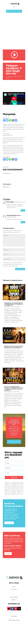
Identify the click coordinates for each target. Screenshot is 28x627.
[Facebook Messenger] (16, 120)
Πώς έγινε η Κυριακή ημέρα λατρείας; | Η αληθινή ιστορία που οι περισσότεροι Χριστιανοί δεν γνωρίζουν (13, 388)
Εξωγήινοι (6, 187)
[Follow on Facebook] (12, 608)
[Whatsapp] (10, 120)
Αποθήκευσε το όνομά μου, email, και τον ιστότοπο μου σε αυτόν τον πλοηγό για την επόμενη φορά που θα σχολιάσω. (13, 264)
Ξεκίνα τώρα (9, 523)
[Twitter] (7, 120)
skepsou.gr (10, 76)
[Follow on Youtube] (9, 608)
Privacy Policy (14, 616)
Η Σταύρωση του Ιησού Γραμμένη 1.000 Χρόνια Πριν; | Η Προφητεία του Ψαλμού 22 (13, 304)
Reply (23, 210)
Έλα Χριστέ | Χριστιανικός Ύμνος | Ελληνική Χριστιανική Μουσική (13, 346)
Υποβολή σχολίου (20, 269)
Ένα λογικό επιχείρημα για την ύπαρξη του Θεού (14, 422)
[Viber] (13, 120)
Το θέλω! (8, 553)
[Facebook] (4, 120)
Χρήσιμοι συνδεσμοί (14, 597)
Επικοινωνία (14, 599)
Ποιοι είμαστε (14, 589)
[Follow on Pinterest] (15, 608)
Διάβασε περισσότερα (14, 441)
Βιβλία (14, 586)
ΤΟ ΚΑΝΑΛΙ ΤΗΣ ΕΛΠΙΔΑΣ (14, 11)
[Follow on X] (19, 608)
